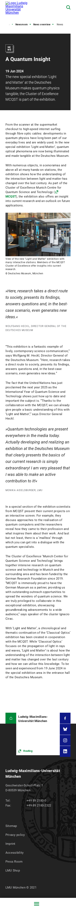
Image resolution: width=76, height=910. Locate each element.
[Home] (10, 718)
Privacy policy (15, 835)
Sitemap (11, 826)
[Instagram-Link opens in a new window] (65, 740)
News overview (42, 24)
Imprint (10, 844)
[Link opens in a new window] (38, 734)
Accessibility (14, 852)
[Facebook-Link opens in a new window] (65, 718)
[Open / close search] (68, 7)
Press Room (14, 861)
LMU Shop (12, 870)
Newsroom (21, 24)
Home (6, 24)
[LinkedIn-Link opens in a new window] (65, 751)
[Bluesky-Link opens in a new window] (65, 729)
